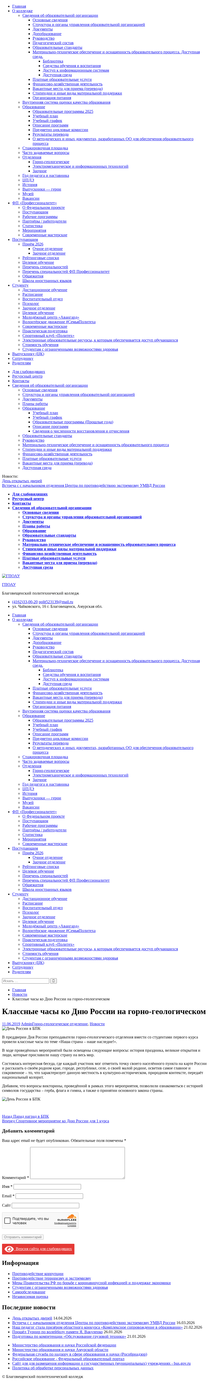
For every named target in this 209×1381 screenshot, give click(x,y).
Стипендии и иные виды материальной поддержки (77, 93)
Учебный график (47, 120)
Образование (33, 107)
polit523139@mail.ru (56, 602)
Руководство (44, 38)
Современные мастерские (44, 235)
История (29, 184)
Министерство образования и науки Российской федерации (64, 1345)
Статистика (32, 226)
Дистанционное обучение (44, 290)
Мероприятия (34, 230)
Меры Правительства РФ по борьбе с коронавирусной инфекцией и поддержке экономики (91, 1283)
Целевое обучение (38, 262)
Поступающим (35, 212)
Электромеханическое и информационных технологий (80, 166)
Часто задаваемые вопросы (45, 152)
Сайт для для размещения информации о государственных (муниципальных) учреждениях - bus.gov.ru (101, 1363)
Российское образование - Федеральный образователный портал (68, 1359)
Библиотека (53, 61)
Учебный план (45, 116)
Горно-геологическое (51, 162)
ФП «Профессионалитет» (34, 203)
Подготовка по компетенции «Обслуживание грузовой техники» (69, 1336)
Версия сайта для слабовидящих (43, 1249)
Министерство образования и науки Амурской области (60, 1349)
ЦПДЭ (28, 180)
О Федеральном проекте (43, 207)
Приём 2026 (32, 244)
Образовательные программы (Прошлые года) (73, 422)
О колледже (22, 11)
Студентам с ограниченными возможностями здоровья (70, 349)
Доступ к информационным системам (76, 70)
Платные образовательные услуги (62, 79)
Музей (28, 194)
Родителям (21, 363)
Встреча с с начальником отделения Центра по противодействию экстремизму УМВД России (83, 485)
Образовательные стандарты (57, 47)
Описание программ (50, 125)
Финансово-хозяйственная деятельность (67, 84)
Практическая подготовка (45, 331)
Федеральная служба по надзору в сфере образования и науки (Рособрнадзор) (79, 1354)
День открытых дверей (22, 481)
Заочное (40, 171)
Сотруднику (22, 358)
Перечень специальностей (45, 267)
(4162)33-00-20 (25, 602)
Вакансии (31, 198)
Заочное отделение (49, 253)
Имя (7, 1186)
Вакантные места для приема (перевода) (68, 88)
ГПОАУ (9, 584)
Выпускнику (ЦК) (28, 354)
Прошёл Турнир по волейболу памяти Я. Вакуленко (57, 1332)
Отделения (31, 157)
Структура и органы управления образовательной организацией (89, 24)
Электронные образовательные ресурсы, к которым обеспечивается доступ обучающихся (100, 340)
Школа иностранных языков (47, 280)
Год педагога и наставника (45, 175)
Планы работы (35, 403)
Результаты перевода (51, 134)
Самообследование (28, 1292)
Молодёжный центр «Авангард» (50, 317)
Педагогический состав (53, 43)
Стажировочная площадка (45, 148)
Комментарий (15, 1177)
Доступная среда (57, 75)
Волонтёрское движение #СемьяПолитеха (59, 322)
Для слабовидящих (28, 371)
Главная (19, 6)
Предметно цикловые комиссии (60, 130)
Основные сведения (50, 20)
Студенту (20, 285)
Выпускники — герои (41, 189)
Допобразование (47, 34)
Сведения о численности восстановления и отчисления (81, 431)
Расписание (32, 294)
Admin (26, 1024)
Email (8, 1196)
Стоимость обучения (40, 345)
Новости (97, 1024)
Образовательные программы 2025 (63, 111)
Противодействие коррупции (37, 1273)
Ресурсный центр (27, 376)
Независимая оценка (30, 1296)
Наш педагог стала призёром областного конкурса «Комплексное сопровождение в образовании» (97, 1327)
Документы (43, 29)
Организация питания (52, 98)
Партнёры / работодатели (44, 221)
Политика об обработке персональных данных (53, 1368)
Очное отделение (48, 248)
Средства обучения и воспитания (72, 66)
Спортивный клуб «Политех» (48, 335)
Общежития (32, 276)
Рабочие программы (40, 216)
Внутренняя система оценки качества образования (66, 102)
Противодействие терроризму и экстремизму (51, 1278)
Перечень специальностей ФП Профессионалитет (66, 271)
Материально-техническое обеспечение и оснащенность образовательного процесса (95, 445)
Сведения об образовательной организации (60, 15)
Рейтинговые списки (40, 258)
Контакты (20, 381)
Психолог (30, 303)
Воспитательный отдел (42, 299)
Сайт (6, 1205)
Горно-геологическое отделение (60, 1024)
